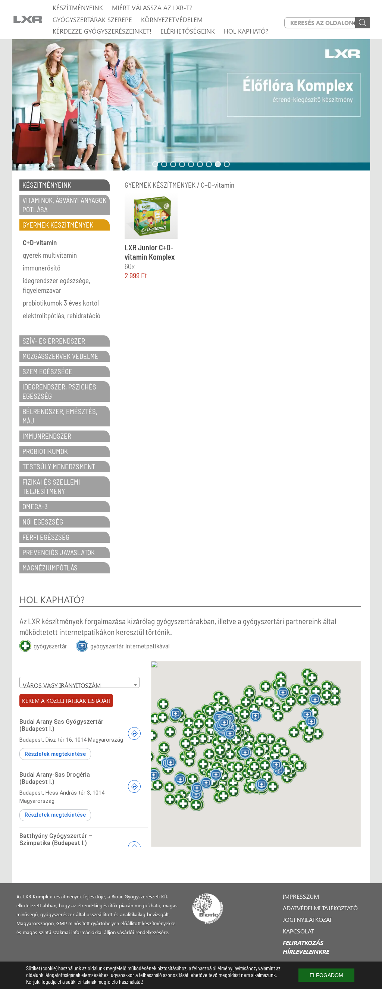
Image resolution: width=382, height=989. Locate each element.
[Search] (362, 22)
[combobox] (79, 682)
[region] (191, 104)
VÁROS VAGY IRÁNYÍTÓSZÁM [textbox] (62, 685)
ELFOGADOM (326, 975)
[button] (191, 104)
